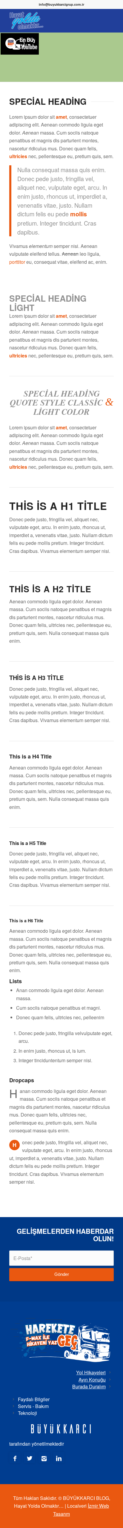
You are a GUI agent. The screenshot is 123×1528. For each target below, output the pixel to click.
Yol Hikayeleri (91, 1372)
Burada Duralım (89, 1386)
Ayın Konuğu (92, 1379)
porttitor (17, 261)
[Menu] (105, 21)
